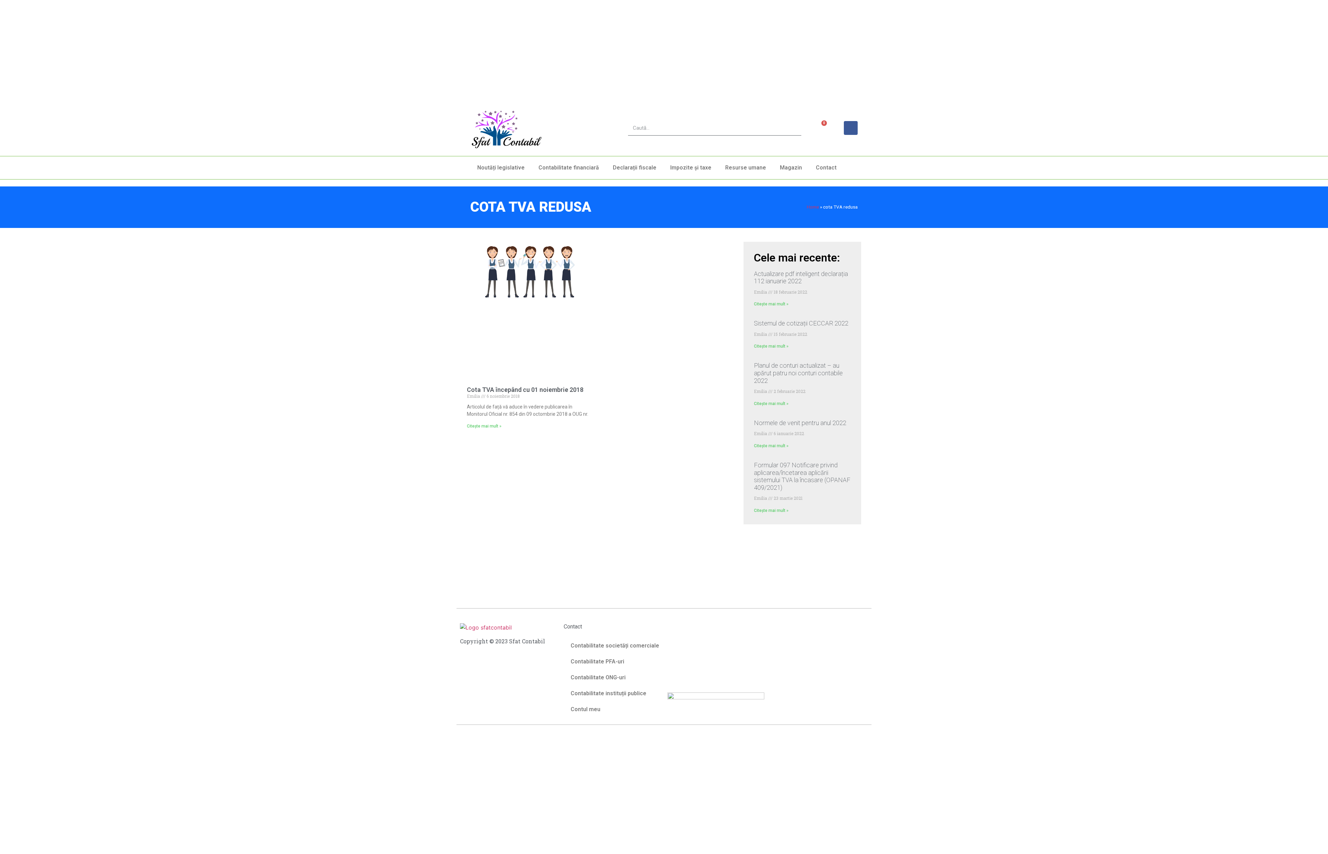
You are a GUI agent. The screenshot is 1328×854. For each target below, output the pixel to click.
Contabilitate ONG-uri (598, 677)
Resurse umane (745, 167)
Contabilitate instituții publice (608, 693)
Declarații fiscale (634, 167)
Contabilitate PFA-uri (597, 661)
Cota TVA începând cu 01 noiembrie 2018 (525, 389)
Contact (826, 167)
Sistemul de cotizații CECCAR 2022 (801, 323)
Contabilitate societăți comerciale (615, 645)
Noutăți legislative (501, 167)
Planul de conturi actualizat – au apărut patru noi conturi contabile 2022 (798, 373)
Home (813, 207)
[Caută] (793, 128)
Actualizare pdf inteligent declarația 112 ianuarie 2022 (801, 277)
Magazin (791, 167)
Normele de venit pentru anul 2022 (800, 422)
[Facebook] (851, 128)
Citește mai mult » (484, 426)
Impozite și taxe (690, 167)
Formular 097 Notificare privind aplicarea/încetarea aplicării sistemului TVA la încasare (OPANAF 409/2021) (802, 476)
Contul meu (585, 709)
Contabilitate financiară (568, 167)
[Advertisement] (207, 48)
